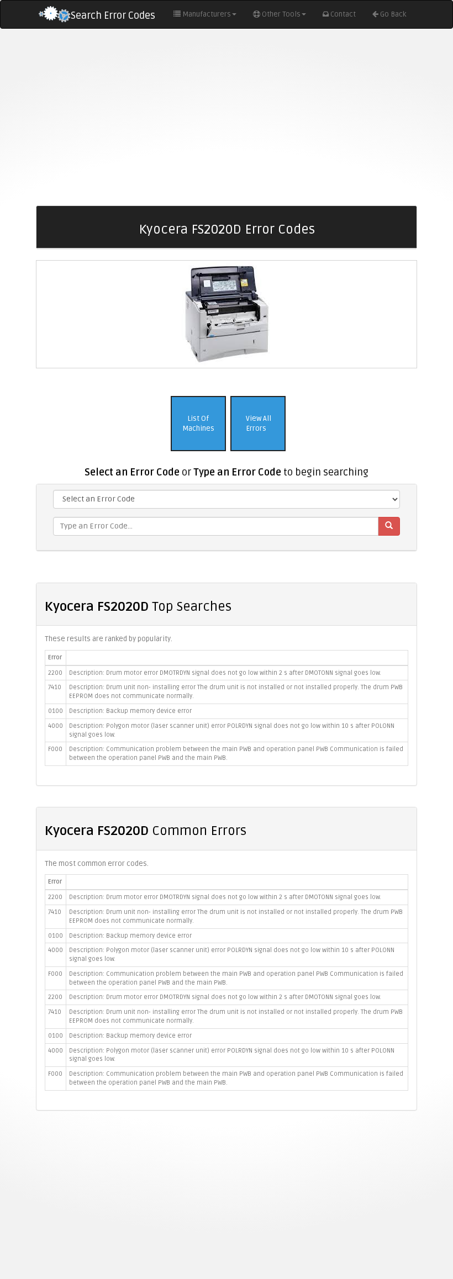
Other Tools (281, 14)
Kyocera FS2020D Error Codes (227, 229)
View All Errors (257, 424)
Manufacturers (206, 14)
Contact (343, 14)
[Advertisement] (226, 117)
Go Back (393, 14)
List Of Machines (198, 424)
